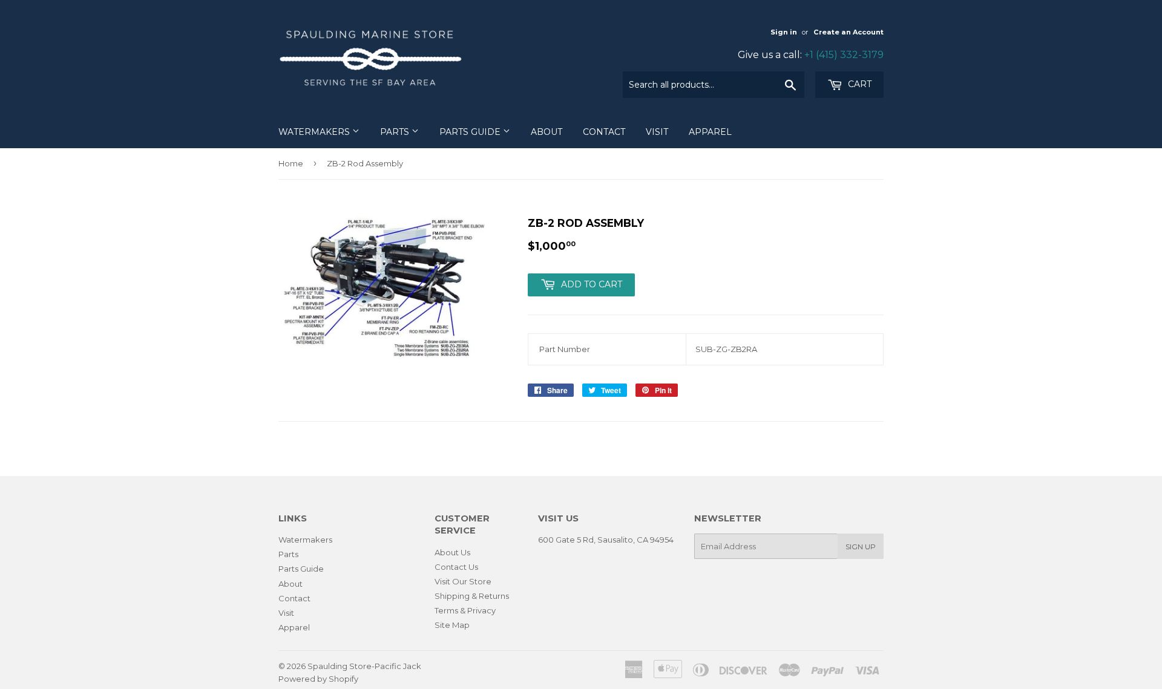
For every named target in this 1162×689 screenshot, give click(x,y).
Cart (858, 84)
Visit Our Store (463, 581)
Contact (604, 131)
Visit (657, 131)
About (546, 131)
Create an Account (848, 32)
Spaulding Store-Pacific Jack (364, 666)
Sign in (783, 32)
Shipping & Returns (472, 596)
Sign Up (860, 546)
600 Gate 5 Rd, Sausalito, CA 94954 (606, 539)
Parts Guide (471, 131)
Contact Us (456, 567)
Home (290, 163)
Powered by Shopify (318, 679)
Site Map (452, 625)
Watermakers (315, 131)
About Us (452, 552)
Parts (396, 131)
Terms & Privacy (465, 610)
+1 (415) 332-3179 (844, 54)
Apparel (710, 131)
